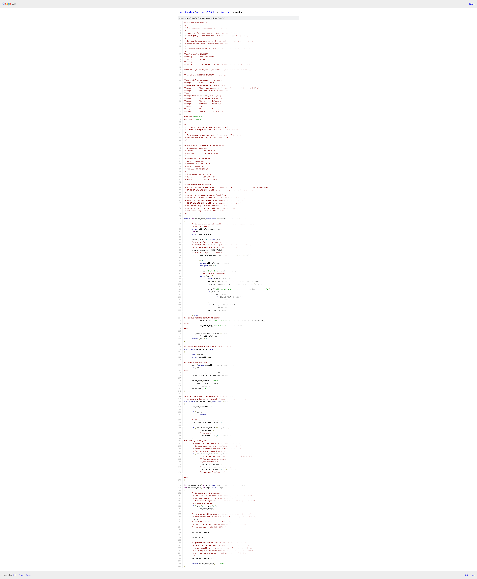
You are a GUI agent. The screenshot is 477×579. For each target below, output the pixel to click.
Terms (28, 575)
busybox (189, 12)
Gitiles (15, 575)
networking (225, 12)
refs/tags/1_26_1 (205, 12)
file (229, 18)
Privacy (22, 575)
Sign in (472, 4)
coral (180, 12)
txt (466, 575)
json (473, 575)
